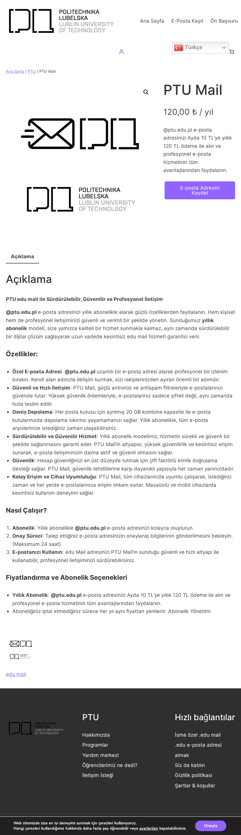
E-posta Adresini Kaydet (200, 190)
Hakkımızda (96, 735)
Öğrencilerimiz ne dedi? (110, 765)
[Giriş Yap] (121, 52)
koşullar (206, 785)
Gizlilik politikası (193, 775)
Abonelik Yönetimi (189, 611)
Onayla (210, 826)
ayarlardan (148, 828)
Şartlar (183, 785)
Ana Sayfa (15, 71)
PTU (32, 71)
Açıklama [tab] (22, 256)
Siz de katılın (190, 765)
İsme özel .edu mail (198, 735)
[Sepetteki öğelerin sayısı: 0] (231, 52)
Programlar (95, 745)
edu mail (16, 674)
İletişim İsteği (97, 775)
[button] (146, 92)
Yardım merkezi (100, 755)
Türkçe (192, 47)
